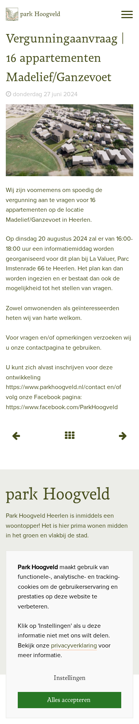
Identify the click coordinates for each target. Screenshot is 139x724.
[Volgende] (123, 435)
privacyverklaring (74, 645)
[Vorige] (16, 435)
